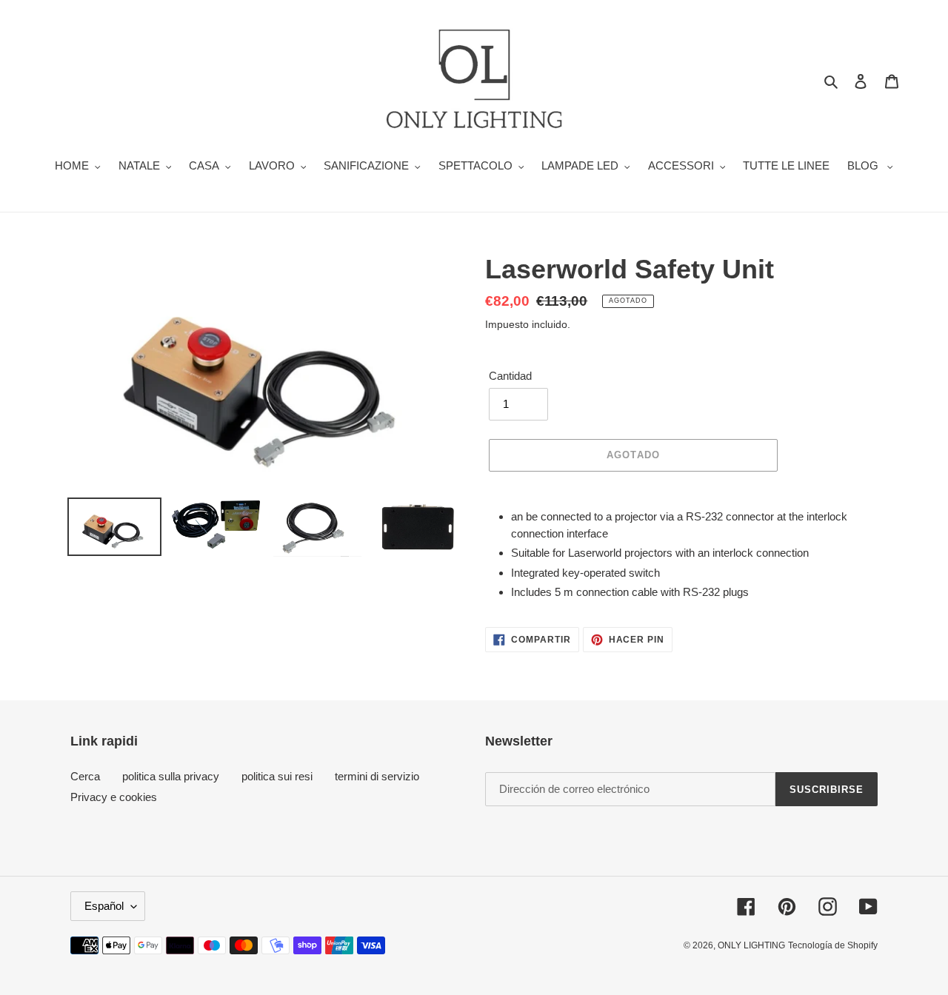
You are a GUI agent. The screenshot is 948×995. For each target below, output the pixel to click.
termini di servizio (377, 776)
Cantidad (510, 375)
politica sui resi (277, 776)
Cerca (85, 776)
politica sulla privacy (170, 776)
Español (104, 905)
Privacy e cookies (113, 797)
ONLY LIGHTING (751, 945)
